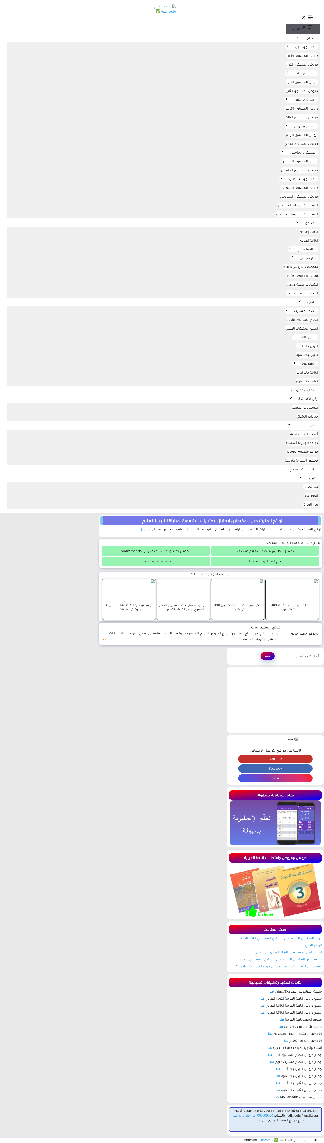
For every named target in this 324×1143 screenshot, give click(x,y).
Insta (275, 778)
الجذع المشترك (305, 311)
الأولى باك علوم (307, 355)
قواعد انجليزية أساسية (302, 443)
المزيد (312, 478)
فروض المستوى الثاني (302, 91)
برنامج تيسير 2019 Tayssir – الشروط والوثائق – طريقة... (129, 607)
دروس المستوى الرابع (302, 135)
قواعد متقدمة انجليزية (302, 451)
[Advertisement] (275, 700)
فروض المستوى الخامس (299, 170)
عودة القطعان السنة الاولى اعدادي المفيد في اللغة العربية (280, 938)
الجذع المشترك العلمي (301, 328)
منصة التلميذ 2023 (156, 561)
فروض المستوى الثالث (301, 117)
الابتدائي (311, 38)
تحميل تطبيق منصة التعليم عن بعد (265, 551)
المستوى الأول (305, 47)
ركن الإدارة (311, 504)
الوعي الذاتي (313, 945)
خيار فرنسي (308, 258)
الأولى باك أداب (307, 346)
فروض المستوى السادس (299, 196)
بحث (267, 655)
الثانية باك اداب (307, 372)
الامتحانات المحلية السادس (298, 205)
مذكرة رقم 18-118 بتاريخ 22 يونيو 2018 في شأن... (238, 607)
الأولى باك (309, 337)
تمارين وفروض (302, 390)
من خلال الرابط (244, 1115)
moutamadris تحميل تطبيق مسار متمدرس (155, 551)
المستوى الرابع (305, 126)
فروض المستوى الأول (302, 64)
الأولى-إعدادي (308, 231)
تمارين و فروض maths (302, 275)
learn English (307, 425)
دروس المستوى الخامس (300, 161)
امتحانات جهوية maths (302, 293)
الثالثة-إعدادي (307, 249)
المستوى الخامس (303, 152)
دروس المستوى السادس (299, 187)
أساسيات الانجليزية (304, 434)
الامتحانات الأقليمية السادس (297, 214)
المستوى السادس (302, 179)
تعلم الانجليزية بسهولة (265, 561)
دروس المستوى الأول (302, 55)
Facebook (275, 768)
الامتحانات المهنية (305, 407)
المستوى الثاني (305, 73)
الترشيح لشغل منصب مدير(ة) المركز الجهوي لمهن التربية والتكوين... (183, 607)
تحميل (144, 529)
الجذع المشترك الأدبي (302, 319)
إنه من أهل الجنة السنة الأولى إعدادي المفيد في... (287, 952)
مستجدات (310, 487)
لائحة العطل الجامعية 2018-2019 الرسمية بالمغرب (292, 607)
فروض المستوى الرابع (301, 143)
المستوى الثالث (305, 99)
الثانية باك (309, 363)
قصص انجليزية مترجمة (301, 460)
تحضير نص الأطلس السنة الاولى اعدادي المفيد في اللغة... (280, 959)
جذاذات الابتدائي (307, 416)
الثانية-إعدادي (308, 240)
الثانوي (312, 302)
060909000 (265, 1115)
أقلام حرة (311, 495)
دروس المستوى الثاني (302, 82)
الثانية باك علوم (307, 381)
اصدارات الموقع (301, 469)
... (103, 637)
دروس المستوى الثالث (301, 108)
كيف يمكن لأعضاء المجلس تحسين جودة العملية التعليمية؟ (279, 966)
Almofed (264, 1140)
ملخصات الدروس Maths (300, 267)
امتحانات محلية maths (302, 284)
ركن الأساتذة (307, 399)
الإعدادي (311, 223)
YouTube (275, 759)
